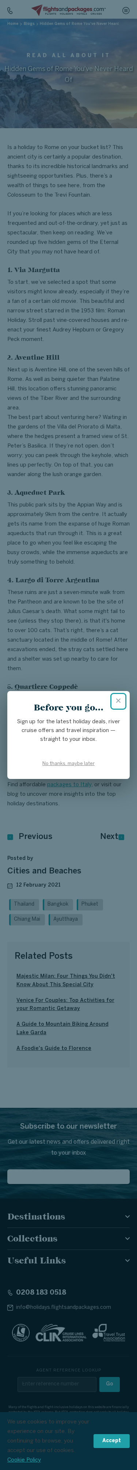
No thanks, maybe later (68, 763)
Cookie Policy (24, 1460)
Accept (111, 1441)
